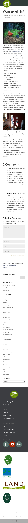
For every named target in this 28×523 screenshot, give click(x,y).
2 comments (7, 17)
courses (5, 310)
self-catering (6, 357)
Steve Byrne (7, 15)
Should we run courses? (9, 285)
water (4, 369)
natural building (7, 339)
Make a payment (13, 514)
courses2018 (6, 312)
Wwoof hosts (16, 51)
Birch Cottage (7, 415)
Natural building (7, 290)
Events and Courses (8, 418)
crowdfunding (6, 317)
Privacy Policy (19, 516)
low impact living (7, 334)
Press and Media (17, 511)
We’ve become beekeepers (10, 288)
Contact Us (6, 426)
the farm (5, 362)
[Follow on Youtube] (12, 444)
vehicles (5, 364)
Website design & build (13, 513)
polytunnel (6, 349)
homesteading (6, 332)
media (4, 337)
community (6, 305)
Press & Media (7, 435)
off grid (5, 342)
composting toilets (8, 307)
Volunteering (8, 511)
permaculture (6, 347)
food (4, 324)
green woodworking (8, 329)
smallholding (6, 359)
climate (5, 302)
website (5, 372)
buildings (5, 300)
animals (5, 297)
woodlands (6, 374)
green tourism (6, 327)
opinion (5, 344)
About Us (5, 412)
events (4, 322)
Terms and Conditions (8, 516)
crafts (4, 314)
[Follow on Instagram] (19, 444)
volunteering (22, 15)
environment (6, 319)
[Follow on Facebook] (6, 444)
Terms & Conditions (8, 429)
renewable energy (7, 352)
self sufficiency (7, 354)
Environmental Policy (9, 432)
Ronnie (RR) (10, 168)
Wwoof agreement (16, 55)
